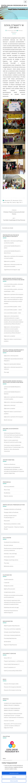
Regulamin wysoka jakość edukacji (12, 364)
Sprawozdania (7, 641)
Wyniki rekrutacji (8, 420)
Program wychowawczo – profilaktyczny (14, 661)
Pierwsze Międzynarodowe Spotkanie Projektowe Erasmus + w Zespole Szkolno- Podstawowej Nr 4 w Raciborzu (14, 715)
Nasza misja (7, 489)
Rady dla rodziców (8, 496)
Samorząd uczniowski (9, 556)
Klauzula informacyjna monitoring (12, 690)
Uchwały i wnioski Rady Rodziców (12, 632)
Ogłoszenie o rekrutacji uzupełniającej (13, 402)
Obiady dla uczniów (8, 585)
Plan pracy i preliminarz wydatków (12, 629)
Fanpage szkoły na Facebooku (11, 512)
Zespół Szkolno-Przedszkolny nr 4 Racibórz (14, 5)
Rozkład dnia (7, 493)
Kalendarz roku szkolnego (10, 553)
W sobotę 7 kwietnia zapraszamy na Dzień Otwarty (14, 212)
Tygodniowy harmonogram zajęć (12, 269)
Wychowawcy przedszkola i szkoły (12, 524)
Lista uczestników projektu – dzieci (12, 306)
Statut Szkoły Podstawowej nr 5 (11, 664)
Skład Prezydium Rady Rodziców (12, 625)
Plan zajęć (6, 372)
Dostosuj (14, 777)
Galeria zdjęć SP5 (7, 202)
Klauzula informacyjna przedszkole (12, 687)
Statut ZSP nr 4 (7, 658)
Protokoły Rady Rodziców (10, 638)
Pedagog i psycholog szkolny (11, 560)
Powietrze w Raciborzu (9, 464)
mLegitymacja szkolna (9, 592)
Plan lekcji (6, 563)
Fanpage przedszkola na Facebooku (12, 509)
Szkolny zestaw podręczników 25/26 (13, 670)
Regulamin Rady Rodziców (10, 644)
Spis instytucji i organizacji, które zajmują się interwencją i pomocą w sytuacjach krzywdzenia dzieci (12, 602)
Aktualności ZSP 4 (17, 200)
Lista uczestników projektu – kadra (12, 313)
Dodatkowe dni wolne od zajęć (11, 607)
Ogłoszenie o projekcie (9, 261)
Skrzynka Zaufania (8, 545)
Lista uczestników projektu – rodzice (13, 309)
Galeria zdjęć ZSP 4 (17, 202)
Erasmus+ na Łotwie (9, 720)
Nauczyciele (7, 520)
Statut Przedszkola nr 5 (10, 667)
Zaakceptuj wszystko (14, 773)
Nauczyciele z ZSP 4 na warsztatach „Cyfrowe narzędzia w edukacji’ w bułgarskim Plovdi (12, 725)
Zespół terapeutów (8, 579)
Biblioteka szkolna (8, 566)
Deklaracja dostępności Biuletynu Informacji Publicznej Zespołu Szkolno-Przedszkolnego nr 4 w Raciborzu (13, 435)
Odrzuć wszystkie (14, 781)
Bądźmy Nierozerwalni (9, 589)
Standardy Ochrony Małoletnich (11, 542)
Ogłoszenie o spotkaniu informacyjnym (13, 294)
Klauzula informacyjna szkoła (11, 683)
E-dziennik (6, 582)
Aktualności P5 (8, 200)
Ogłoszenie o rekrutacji (9, 405)
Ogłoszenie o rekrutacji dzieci (11, 355)
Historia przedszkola (9, 486)
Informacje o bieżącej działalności (12, 635)
